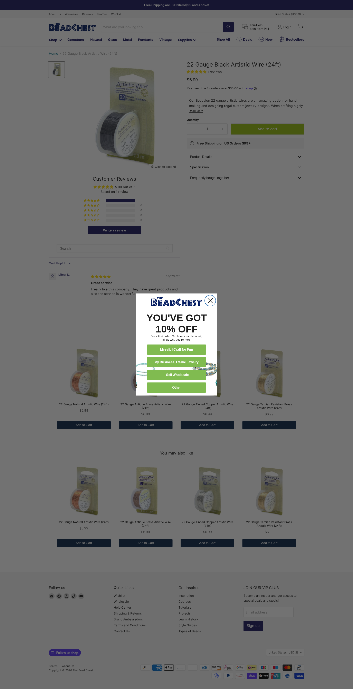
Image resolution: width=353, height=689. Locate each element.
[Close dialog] (210, 300)
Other (176, 387)
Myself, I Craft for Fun (176, 349)
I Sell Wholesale (176, 375)
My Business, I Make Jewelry (176, 362)
